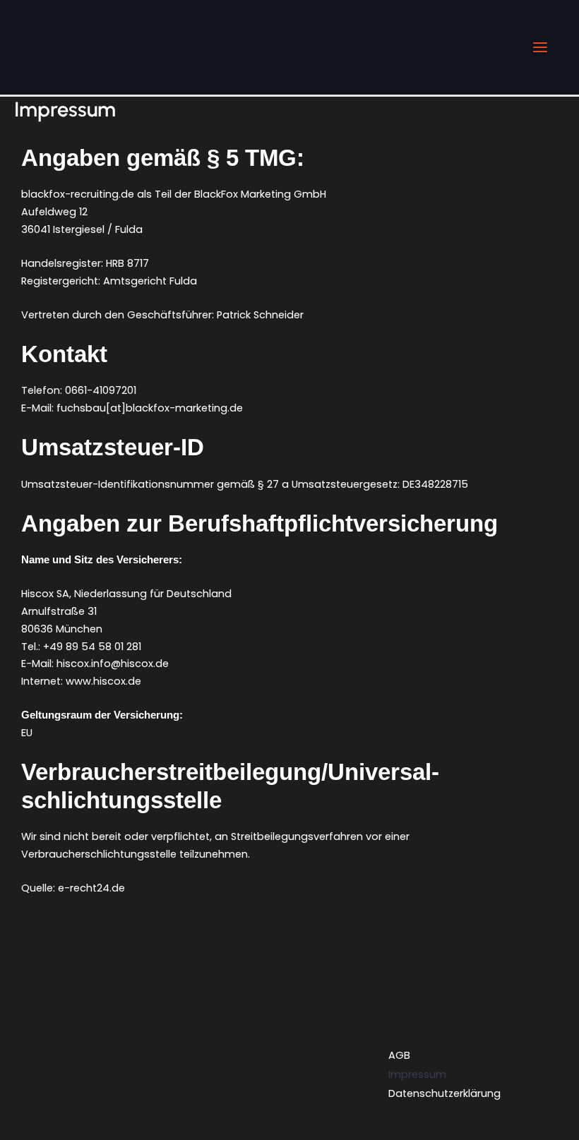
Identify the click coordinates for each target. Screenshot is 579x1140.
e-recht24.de (91, 888)
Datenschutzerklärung (444, 1093)
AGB (399, 1055)
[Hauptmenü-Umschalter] (540, 47)
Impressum (417, 1074)
